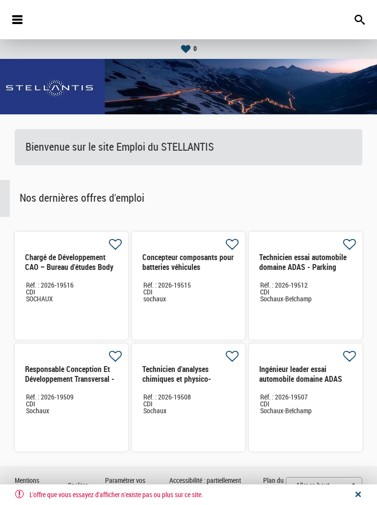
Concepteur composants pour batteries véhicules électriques (188, 267)
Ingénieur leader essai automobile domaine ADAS (300, 374)
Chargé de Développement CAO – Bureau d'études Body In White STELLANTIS (69, 267)
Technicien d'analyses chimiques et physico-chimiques (176, 379)
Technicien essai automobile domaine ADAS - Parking (303, 262)
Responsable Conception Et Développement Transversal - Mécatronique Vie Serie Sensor (69, 384)
